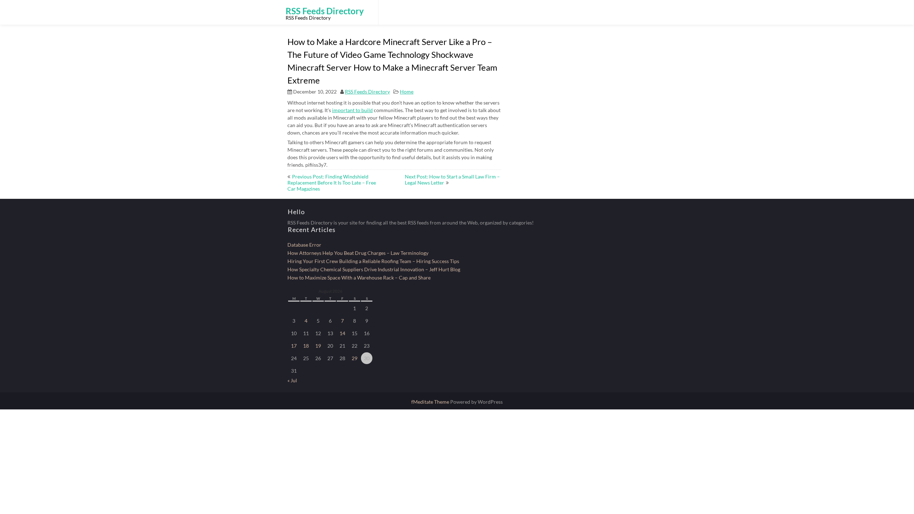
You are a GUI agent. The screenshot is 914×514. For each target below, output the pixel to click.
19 (318, 346)
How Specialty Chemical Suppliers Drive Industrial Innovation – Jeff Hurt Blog (373, 269)
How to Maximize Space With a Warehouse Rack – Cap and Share (359, 277)
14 (342, 333)
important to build (352, 110)
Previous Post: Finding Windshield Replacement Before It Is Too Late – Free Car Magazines (331, 182)
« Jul (292, 380)
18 (306, 346)
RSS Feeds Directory (367, 92)
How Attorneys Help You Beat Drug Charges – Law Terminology (357, 253)
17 (294, 346)
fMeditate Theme (430, 402)
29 (354, 358)
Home (406, 92)
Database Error (304, 245)
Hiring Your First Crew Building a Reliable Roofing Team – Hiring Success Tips (373, 261)
